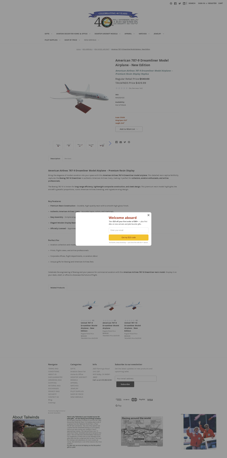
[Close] (148, 215)
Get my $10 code (129, 238)
